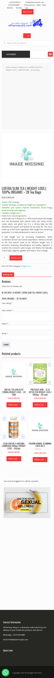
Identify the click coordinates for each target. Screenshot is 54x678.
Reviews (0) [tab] (7, 274)
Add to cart (15, 258)
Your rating (7, 303)
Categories (11, 54)
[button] (50, 54)
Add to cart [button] (12, 405)
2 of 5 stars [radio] (6, 306)
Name (5, 323)
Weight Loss (22, 67)
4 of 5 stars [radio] (13, 306)
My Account (27, 12)
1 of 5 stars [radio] (3, 306)
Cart (26, 8)
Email (5, 333)
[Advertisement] (27, 99)
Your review (7, 310)
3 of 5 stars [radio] (10, 306)
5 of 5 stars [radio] (17, 306)
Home (8, 67)
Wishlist (10, 8)
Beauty (14, 67)
